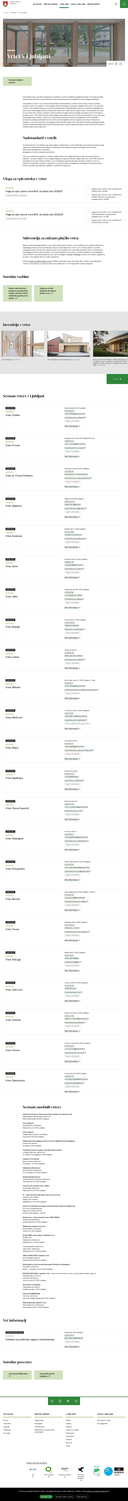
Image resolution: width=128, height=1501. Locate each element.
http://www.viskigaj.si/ (72, 962)
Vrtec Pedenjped (14, 838)
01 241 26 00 (69, 864)
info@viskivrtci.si (70, 988)
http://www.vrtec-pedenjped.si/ (76, 841)
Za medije (6, 1433)
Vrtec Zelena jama (15, 1080)
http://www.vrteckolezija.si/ (74, 629)
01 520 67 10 (69, 1076)
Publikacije (7, 1430)
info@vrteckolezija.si (72, 625)
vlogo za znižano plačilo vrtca (40, 261)
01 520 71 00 (69, 1016)
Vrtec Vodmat (13, 1019)
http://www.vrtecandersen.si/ (75, 538)
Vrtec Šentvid (13, 899)
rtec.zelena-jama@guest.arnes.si (76, 1079)
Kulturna (69, 1439)
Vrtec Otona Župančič (17, 808)
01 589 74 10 (69, 441)
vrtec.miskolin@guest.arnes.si (75, 686)
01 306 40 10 (69, 1335)
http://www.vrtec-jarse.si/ (74, 569)
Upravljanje (38, 1424)
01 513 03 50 (69, 895)
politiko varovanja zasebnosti (97, 1491)
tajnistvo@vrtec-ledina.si (73, 655)
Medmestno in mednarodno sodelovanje (45, 1431)
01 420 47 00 (70, 501)
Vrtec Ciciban (13, 415)
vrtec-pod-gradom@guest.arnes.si (77, 867)
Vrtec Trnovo (12, 929)
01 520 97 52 (69, 804)
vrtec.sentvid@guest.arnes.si (75, 897)
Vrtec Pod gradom (15, 868)
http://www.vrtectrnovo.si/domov (76, 932)
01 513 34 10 (69, 743)
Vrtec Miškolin (13, 687)
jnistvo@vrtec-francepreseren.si (76, 474)
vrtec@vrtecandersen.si (73, 534)
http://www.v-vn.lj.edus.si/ (73, 780)
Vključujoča (70, 1433)
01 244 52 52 (69, 1046)
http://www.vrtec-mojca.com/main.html (78, 750)
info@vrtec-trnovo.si (72, 928)
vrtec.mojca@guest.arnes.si (74, 746)
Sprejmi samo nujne (64, 1497)
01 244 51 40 (69, 985)
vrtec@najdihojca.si (71, 776)
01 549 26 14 (69, 834)
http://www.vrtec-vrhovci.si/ (74, 1052)
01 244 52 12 (69, 955)
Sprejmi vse (46, 1497)
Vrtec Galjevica (13, 505)
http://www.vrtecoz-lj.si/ (73, 811)
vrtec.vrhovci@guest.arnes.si (75, 1049)
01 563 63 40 (69, 411)
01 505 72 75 (69, 774)
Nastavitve (82, 1497)
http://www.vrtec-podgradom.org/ (77, 871)
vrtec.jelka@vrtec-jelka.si (73, 595)
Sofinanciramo (40, 1427)
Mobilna (69, 1427)
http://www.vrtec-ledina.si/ (74, 659)
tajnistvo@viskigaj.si (72, 958)
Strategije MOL (102, 1424)
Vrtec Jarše (12, 566)
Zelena (68, 1420)
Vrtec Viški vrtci (14, 989)
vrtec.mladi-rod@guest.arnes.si (76, 716)
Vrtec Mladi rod (14, 717)
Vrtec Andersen (14, 536)
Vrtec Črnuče (13, 445)
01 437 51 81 (69, 713)
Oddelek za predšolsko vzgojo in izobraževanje (30, 1339)
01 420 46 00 (70, 622)
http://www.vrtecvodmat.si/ (74, 1022)
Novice (5, 1420)
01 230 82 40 (69, 653)
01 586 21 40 (69, 562)
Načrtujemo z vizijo (103, 1420)
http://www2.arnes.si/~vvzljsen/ (76, 901)
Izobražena (13, 12)
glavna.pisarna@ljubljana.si (74, 1338)
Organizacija (39, 1420)
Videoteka (7, 1424)
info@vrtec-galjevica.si (73, 504)
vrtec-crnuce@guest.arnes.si (75, 444)
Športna (69, 1443)
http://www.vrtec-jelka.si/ (73, 599)
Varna (68, 1446)
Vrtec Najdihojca (14, 778)
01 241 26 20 (69, 471)
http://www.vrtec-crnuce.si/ (74, 448)
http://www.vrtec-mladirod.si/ (75, 720)
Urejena (68, 1424)
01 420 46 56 (69, 925)
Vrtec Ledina (12, 657)
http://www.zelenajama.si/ (74, 1083)
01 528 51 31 (69, 683)
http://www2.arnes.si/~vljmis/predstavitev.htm (81, 690)
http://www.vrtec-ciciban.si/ (74, 417)
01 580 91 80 (69, 592)
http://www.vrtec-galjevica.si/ (75, 508)
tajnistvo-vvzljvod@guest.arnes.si (76, 1018)
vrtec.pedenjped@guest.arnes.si (76, 837)
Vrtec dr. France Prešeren (19, 475)
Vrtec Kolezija (13, 626)
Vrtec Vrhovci (13, 1050)
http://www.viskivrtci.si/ (73, 992)
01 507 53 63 (69, 532)
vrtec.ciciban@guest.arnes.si (75, 413)
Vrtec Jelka (12, 596)
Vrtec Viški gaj (13, 959)
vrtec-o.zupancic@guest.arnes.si (76, 807)
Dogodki (6, 1427)
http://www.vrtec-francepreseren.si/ (77, 478)
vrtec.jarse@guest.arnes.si (74, 565)
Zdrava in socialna (72, 1430)
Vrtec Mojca (12, 747)
